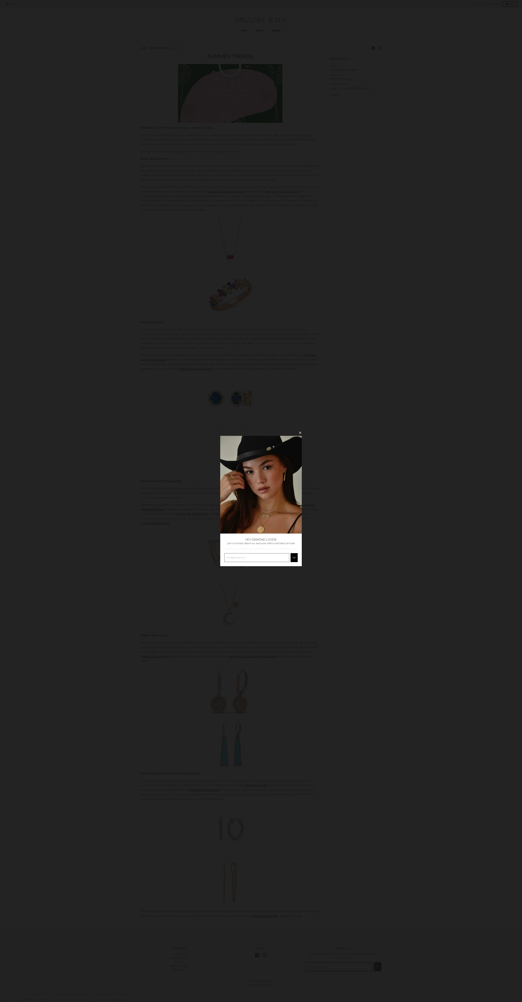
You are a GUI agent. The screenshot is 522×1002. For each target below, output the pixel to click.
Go (294, 558)
